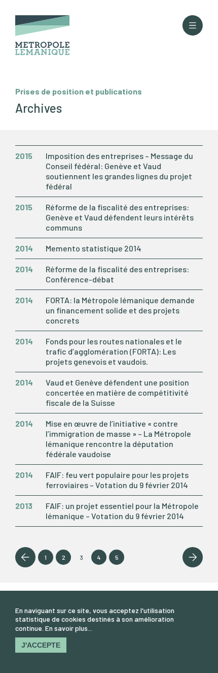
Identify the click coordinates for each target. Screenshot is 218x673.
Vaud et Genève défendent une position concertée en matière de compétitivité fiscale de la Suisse (117, 392)
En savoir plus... (68, 628)
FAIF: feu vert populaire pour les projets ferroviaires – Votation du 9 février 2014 (117, 480)
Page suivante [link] (193, 557)
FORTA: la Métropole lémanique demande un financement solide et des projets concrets (120, 310)
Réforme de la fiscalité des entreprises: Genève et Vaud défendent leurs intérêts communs (120, 217)
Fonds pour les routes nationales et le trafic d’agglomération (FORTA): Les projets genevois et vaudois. (114, 351)
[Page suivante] (193, 557)
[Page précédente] (25, 557)
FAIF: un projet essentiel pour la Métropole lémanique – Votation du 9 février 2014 (122, 511)
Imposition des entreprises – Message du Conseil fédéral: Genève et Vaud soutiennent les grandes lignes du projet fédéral (119, 171)
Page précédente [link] (25, 557)
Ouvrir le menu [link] (193, 25)
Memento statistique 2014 (93, 248)
